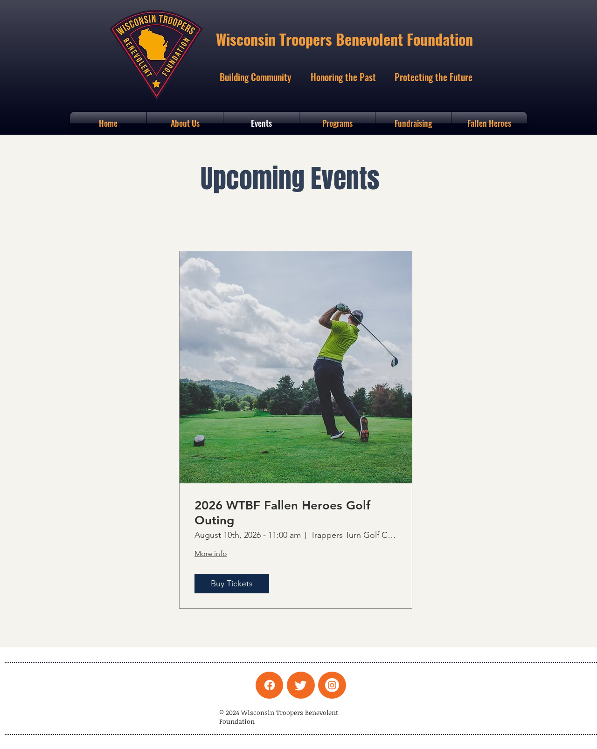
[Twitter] (301, 685)
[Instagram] (332, 685)
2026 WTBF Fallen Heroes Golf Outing (282, 512)
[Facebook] (270, 685)
